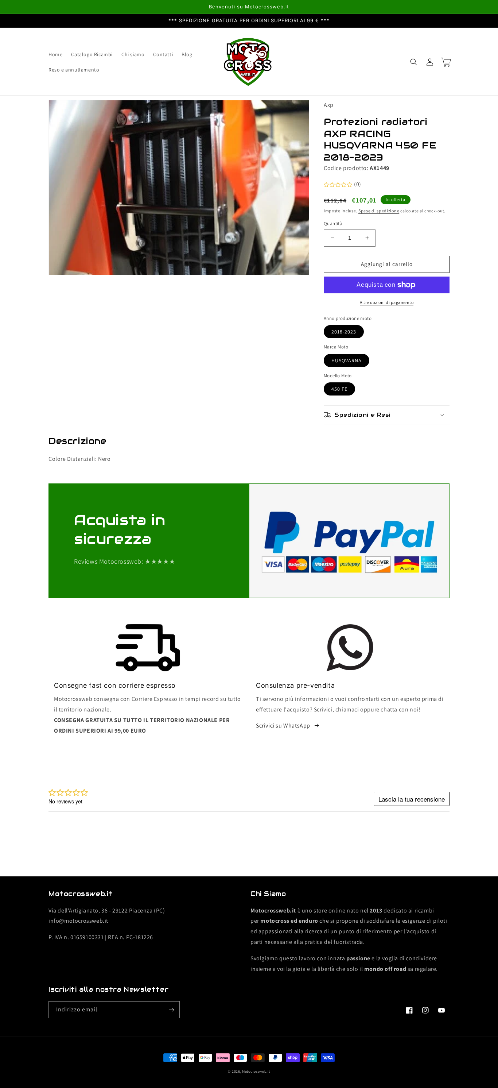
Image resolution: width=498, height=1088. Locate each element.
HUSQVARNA (346, 360)
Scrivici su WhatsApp (283, 725)
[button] (414, 62)
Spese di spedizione (378, 210)
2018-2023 (343, 331)
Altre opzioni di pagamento (386, 302)
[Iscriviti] (171, 1009)
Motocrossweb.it (256, 1071)
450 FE (339, 389)
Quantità (333, 223)
